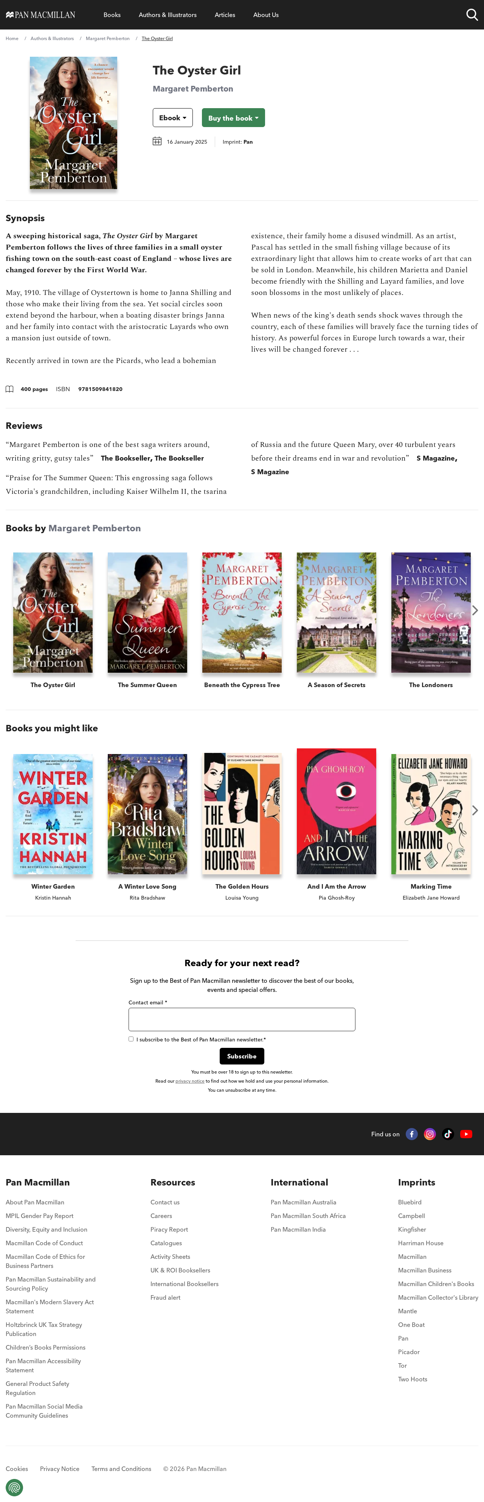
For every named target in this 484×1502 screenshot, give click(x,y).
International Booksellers (184, 1284)
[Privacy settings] (14, 1487)
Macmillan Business (424, 1270)
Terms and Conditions (121, 1469)
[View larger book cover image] (73, 123)
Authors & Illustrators (168, 15)
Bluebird (410, 1202)
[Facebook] (412, 1134)
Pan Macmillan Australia (304, 1202)
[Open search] (472, 15)
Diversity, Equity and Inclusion (46, 1229)
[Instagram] (430, 1134)
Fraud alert (165, 1297)
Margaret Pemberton (108, 38)
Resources (172, 1182)
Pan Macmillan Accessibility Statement (43, 1365)
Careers (161, 1216)
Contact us (165, 1202)
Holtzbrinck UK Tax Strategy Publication (44, 1329)
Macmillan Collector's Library (438, 1297)
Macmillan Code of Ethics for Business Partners (45, 1261)
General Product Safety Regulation (37, 1388)
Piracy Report (169, 1229)
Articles (225, 15)
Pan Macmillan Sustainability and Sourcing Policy (51, 1283)
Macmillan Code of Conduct (44, 1243)
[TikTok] (448, 1134)
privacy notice (190, 1081)
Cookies (17, 1469)
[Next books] (475, 610)
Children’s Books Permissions (45, 1347)
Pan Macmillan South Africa (308, 1216)
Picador (409, 1352)
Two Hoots (412, 1379)
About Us (266, 15)
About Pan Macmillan (35, 1202)
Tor (402, 1365)
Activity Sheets (170, 1256)
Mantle (407, 1311)
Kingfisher (412, 1229)
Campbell (411, 1216)
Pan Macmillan (38, 1182)
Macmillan (412, 1256)
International (299, 1182)
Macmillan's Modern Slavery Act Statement (50, 1306)
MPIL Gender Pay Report (39, 1216)
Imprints (416, 1182)
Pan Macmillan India (298, 1229)
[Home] (41, 14)
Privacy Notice (59, 1469)
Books (112, 15)
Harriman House (421, 1243)
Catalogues (166, 1243)
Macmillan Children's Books (436, 1284)
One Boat (411, 1324)
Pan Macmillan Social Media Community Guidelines (44, 1411)
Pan (403, 1338)
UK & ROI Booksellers (180, 1270)
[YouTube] (466, 1134)
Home (12, 38)
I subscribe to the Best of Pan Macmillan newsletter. (201, 1039)
